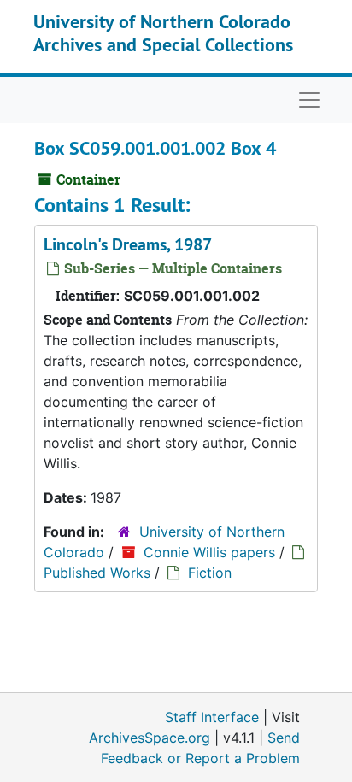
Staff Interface (212, 717)
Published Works (97, 572)
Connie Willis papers (209, 552)
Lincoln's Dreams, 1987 (128, 244)
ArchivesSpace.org (149, 737)
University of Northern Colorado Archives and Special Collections (163, 32)
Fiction (210, 572)
